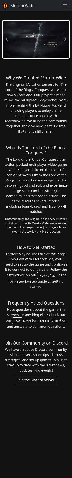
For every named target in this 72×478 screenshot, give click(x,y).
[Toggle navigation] (65, 5)
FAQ (17, 321)
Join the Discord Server (36, 380)
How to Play (47, 275)
